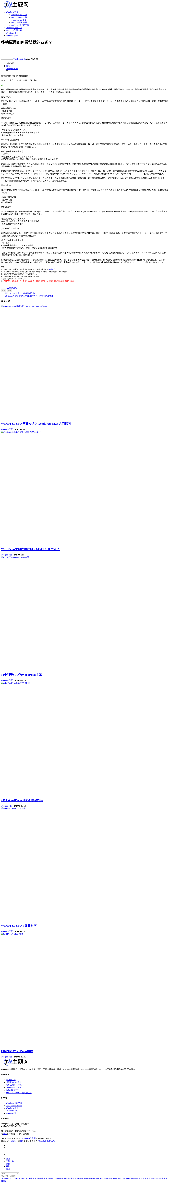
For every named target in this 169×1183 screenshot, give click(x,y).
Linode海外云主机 (13, 1087)
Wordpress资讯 (19, 59)
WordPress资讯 (12, 33)
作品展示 (136, 1178)
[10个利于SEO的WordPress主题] (15, 557)
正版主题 (10, 1161)
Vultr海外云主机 (13, 1090)
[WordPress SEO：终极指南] (13, 808)
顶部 (8, 1169)
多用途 (151, 1178)
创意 (142, 1178)
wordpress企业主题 (19, 17)
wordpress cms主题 (18, 20)
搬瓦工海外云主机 (14, 1085)
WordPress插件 (12, 35)
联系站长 (51, 269)
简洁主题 (161, 1178)
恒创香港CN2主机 (14, 1082)
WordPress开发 (12, 1113)
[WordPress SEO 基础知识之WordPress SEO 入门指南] (24, 306)
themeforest (5, 1178)
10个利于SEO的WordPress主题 (21, 674)
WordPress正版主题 (14, 28)
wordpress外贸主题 (14, 30)
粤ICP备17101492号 (46, 1141)
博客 (146, 1178)
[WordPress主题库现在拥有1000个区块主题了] (21, 432)
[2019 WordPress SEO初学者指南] (15, 683)
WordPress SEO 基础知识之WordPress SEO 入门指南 (36, 423)
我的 (8, 1166)
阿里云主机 (11, 1080)
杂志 (156, 1178)
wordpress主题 (40, 1178)
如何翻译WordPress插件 (17, 1051)
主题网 (12, 288)
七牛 (22, 1141)
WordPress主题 (12, 12)
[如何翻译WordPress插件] (12, 934)
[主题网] (7, 59)
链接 (9, 291)
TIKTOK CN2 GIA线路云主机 (19, 1093)
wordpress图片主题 (19, 22)
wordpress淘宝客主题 (20, 25)
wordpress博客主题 (19, 15)
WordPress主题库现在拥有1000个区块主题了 (30, 549)
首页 (8, 66)
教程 (8, 1164)
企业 (131, 1178)
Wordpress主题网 (28, 1138)
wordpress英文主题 (111, 1178)
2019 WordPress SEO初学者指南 (22, 800)
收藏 (3, 291)
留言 (5, 1134)
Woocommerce (15, 1178)
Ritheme (13, 1141)
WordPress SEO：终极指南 (19, 925)
